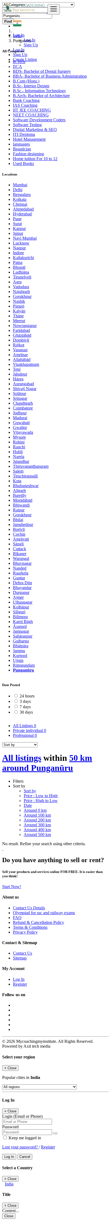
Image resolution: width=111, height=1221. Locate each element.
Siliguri (19, 612)
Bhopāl (19, 267)
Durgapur (21, 592)
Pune (17, 218)
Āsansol (20, 626)
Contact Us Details (29, 908)
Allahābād (21, 359)
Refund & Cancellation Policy (38, 922)
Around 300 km (37, 825)
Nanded (19, 568)
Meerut (19, 320)
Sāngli (18, 544)
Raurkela (20, 573)
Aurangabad (23, 383)
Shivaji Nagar (24, 388)
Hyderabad (22, 214)
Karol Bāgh (23, 621)
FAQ (17, 917)
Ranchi (19, 447)
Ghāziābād (22, 335)
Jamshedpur (23, 524)
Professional (25, 735)
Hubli (18, 451)
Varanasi (20, 350)
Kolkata (19, 199)
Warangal (21, 558)
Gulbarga (21, 641)
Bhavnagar (22, 563)
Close (8, 1216)
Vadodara (21, 286)
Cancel (24, 1157)
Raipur (19, 510)
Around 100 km (37, 815)
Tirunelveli (22, 277)
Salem (18, 471)
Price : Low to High (41, 795)
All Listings (24, 725)
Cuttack (19, 548)
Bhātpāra (20, 646)
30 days (26, 712)
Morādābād (22, 500)
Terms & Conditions (30, 927)
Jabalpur (20, 374)
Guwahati (21, 422)
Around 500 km (37, 834)
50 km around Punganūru (47, 763)
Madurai (20, 417)
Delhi (17, 189)
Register (20, 984)
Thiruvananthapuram (30, 466)
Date (28, 805)
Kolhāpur (21, 607)
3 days (25, 701)
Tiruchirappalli (25, 476)
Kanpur (19, 228)
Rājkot (18, 345)
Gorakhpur (22, 296)
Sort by (30, 791)
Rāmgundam (24, 665)
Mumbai (20, 185)
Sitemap (20, 958)
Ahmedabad (23, 209)
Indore (18, 252)
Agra (17, 282)
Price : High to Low (41, 800)
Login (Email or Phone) (22, 1116)
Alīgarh (19, 490)
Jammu (19, 650)
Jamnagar (21, 631)
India (9, 1184)
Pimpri (18, 306)
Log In (29, 40)
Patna (17, 262)
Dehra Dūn (22, 582)
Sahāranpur (22, 636)
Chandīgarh (23, 403)
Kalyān (19, 311)
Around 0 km (35, 810)
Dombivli (21, 340)
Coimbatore (23, 408)
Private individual (29, 730)
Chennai (20, 204)
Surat (17, 223)
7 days (25, 706)
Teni (16, 369)
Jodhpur (20, 413)
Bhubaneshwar (26, 485)
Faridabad (21, 330)
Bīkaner (19, 553)
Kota (17, 481)
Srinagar (20, 398)
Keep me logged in (24, 1138)
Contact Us (22, 953)
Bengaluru (22, 194)
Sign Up (31, 45)
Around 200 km (37, 820)
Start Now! (11, 886)
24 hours (27, 696)
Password (10, 1126)
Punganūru (23, 670)
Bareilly (19, 495)
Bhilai (18, 519)
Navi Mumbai (25, 238)
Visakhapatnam (26, 364)
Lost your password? (20, 1147)
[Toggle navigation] (53, 9)
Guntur (19, 578)
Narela (18, 456)
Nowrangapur (25, 325)
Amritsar (20, 354)
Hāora (18, 379)
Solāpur (19, 393)
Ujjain (18, 660)
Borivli (19, 529)
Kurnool (20, 655)
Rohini (19, 442)
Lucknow (21, 243)
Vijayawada (23, 432)
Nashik (19, 301)
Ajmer (18, 597)
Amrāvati (21, 539)
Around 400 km (37, 829)
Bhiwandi (21, 505)
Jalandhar (21, 461)
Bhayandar (22, 587)
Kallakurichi (23, 257)
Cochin (19, 534)
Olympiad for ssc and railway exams (44, 912)
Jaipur (18, 233)
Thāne (18, 316)
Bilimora (20, 616)
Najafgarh (21, 291)
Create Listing (25, 59)
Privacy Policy (25, 932)
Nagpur (19, 248)
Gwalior (20, 427)
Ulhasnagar (22, 602)
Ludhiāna (21, 272)
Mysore (19, 437)
